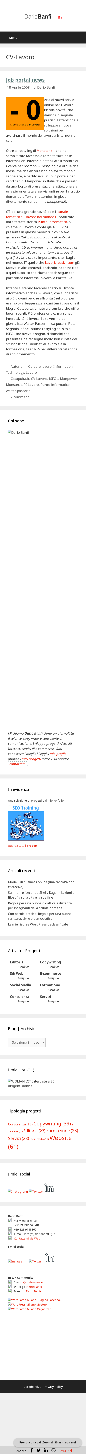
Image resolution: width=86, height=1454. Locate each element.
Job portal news (25, 79)
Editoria (16, 962)
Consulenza (19, 996)
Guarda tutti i (23, 846)
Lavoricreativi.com (59, 262)
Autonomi (18, 366)
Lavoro (31, 372)
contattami (17, 764)
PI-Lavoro (31, 384)
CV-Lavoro (39, 378)
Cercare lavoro (40, 366)
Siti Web (16, 973)
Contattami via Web (26, 1238)
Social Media (20, 985)
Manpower (68, 378)
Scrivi (63, 1451)
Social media (39, 1139)
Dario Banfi (33, 1291)
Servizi (45, 996)
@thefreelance (33, 1282)
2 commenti (20, 397)
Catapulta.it (20, 378)
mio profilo (58, 753)
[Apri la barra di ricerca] (80, 37)
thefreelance (34, 1287)
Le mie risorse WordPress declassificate (38, 924)
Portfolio (23, 966)
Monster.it (44, 150)
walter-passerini (18, 390)
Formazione (50, 985)
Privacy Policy (53, 1387)
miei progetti (31, 759)
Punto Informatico (52, 221)
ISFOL (53, 378)
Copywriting (50, 962)
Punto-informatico (55, 384)
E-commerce (50, 973)
